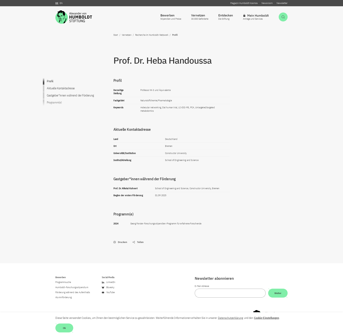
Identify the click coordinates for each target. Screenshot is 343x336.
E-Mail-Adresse (202, 286)
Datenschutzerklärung (230, 318)
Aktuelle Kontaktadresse (61, 88)
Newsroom (267, 3)
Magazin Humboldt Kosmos (244, 3)
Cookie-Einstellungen (266, 318)
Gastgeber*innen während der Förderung (70, 95)
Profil (50, 81)
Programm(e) (54, 102)
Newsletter (282, 3)
